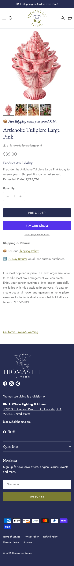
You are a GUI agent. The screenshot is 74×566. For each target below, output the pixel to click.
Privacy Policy (32, 536)
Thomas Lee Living (21, 553)
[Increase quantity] (21, 196)
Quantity (9, 188)
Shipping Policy (29, 251)
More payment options (37, 234)
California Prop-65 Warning (20, 332)
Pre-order (37, 213)
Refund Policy (50, 536)
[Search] (12, 18)
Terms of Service (11, 536)
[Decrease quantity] (6, 196)
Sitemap (28, 542)
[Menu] (4, 18)
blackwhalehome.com (17, 422)
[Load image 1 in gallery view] (37, 65)
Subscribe (37, 496)
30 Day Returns (17, 259)
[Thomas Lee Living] (37, 18)
